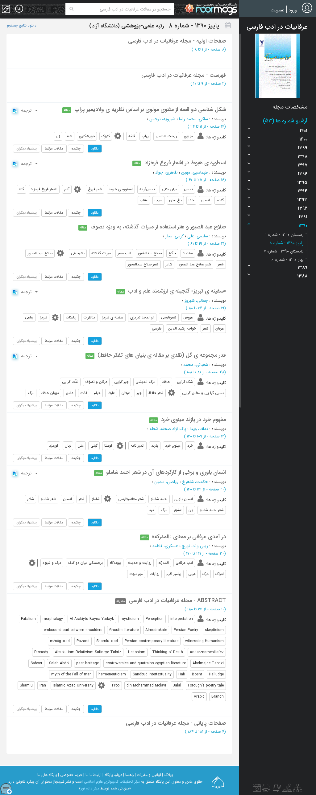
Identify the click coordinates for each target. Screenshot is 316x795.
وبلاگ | (167, 775)
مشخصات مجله (289, 107)
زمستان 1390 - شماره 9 (284, 235)
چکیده (76, 148)
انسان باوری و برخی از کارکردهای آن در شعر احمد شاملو (166, 472)
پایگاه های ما (47, 775)
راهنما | (128, 775)
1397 (302, 165)
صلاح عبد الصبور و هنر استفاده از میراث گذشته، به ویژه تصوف (158, 227)
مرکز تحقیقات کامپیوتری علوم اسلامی (112, 782)
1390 (302, 225)
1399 (302, 148)
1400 (303, 139)
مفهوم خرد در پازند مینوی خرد (193, 419)
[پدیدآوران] (276, 789)
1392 (302, 208)
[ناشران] (266, 789)
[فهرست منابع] (297, 789)
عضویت (277, 10)
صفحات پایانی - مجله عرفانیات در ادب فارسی (176, 723)
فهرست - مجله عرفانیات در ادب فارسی (183, 75)
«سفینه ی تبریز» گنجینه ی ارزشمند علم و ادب (177, 291)
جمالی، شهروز (196, 300)
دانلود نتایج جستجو (21, 25)
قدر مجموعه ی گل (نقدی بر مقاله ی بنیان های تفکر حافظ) (162, 355)
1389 (302, 267)
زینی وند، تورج (195, 546)
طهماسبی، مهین (194, 172)
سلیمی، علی (197, 236)
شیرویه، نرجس (162, 119)
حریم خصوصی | (70, 775)
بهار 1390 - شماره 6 (288, 259)
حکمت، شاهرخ (195, 481)
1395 (302, 182)
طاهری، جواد (166, 172)
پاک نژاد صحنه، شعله (168, 428)
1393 (302, 199)
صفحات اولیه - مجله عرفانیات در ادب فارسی (177, 41)
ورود (293, 10)
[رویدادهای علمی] (257, 789)
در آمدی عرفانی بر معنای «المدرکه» (189, 536)
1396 (302, 174)
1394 (302, 191)
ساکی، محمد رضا (193, 119)
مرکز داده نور (90, 788)
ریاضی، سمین (166, 481)
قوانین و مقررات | (148, 775)
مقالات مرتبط (54, 148)
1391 (303, 217)
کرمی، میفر (174, 236)
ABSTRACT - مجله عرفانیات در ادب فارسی (177, 600)
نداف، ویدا (199, 428)
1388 (302, 276)
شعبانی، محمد (195, 364)
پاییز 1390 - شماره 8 (286, 243)
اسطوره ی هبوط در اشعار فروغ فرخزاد (185, 162)
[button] (277, 66)
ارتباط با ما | (92, 775)
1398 (302, 156)
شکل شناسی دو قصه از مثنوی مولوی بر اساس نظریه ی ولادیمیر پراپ (150, 109)
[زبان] (19, 9)
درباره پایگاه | (112, 775)
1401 (303, 130)
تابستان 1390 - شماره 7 (284, 251)
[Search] (71, 9)
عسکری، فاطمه (165, 546)
